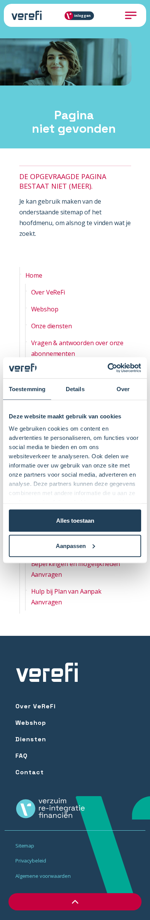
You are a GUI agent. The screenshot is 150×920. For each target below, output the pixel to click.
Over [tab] (123, 389)
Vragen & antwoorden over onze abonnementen (77, 348)
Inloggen (82, 15)
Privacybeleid (30, 860)
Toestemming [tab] (27, 389)
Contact (29, 772)
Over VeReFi (48, 292)
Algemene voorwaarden (43, 875)
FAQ (21, 756)
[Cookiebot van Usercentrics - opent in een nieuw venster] (108, 368)
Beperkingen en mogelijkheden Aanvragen (75, 569)
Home (33, 275)
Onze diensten (51, 326)
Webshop (44, 309)
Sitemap (24, 845)
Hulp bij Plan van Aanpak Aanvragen (66, 596)
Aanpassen (71, 545)
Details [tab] (75, 389)
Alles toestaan (75, 520)
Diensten (30, 739)
